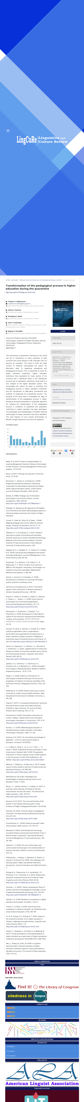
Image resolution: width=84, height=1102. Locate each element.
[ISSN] (15, 970)
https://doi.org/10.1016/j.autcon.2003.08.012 (22, 723)
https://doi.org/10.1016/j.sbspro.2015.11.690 (21, 819)
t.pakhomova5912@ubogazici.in (19, 304)
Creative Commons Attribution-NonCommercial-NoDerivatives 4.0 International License (63, 433)
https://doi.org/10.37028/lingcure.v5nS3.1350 (22, 927)
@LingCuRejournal (46, 1039)
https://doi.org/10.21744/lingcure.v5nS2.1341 (20, 292)
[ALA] (42, 1074)
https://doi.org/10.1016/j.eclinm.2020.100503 (28, 760)
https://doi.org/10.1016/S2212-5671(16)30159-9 (30, 642)
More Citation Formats (61, 375)
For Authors (10, 1051)
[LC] (42, 984)
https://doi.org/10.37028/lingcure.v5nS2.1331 (22, 659)
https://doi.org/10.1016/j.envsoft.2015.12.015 (22, 607)
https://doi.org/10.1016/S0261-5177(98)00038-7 (23, 503)
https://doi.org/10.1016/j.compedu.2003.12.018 (22, 528)
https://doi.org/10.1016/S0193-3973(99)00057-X (23, 895)
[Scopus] (26, 996)
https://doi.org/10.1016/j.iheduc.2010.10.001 (21, 797)
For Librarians (11, 1056)
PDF (63, 331)
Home (8, 280)
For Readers (11, 1046)
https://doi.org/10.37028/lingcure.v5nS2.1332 (22, 883)
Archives (14, 280)
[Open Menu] (8, 131)
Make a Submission (42, 961)
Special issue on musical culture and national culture (40, 280)
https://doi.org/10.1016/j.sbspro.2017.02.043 (22, 772)
